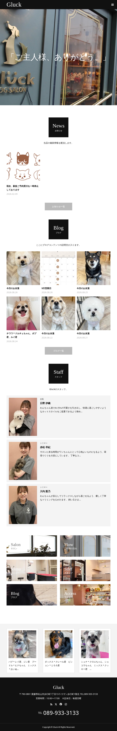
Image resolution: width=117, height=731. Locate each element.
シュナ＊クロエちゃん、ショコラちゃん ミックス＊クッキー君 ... (95, 665)
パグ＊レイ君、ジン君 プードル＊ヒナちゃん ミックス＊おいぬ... (22, 665)
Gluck (14, 4)
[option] (58, 57)
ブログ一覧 (58, 350)
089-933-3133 (61, 713)
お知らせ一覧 (58, 206)
